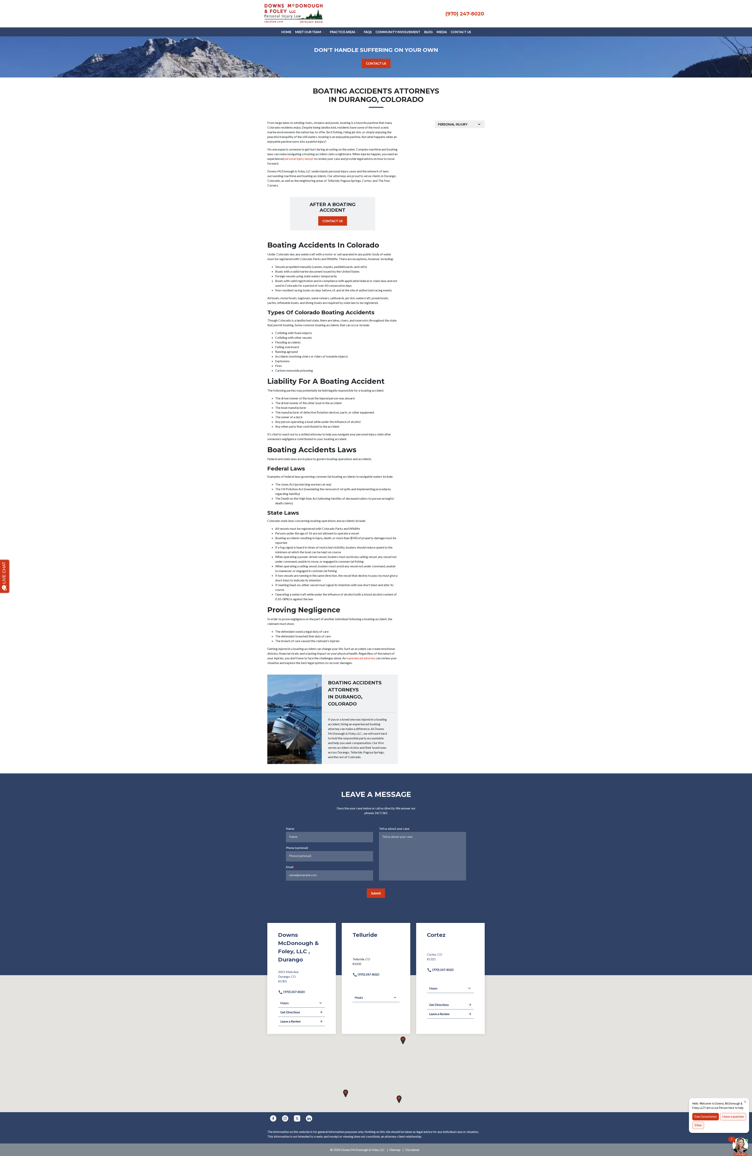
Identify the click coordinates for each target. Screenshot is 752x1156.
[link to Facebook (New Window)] (273, 1118)
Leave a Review (290, 1021)
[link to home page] (293, 13)
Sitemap (395, 1149)
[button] (323, 31)
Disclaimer (412, 1149)
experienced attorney (361, 658)
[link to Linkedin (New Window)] (309, 1118)
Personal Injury (453, 124)
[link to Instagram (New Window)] (285, 1118)
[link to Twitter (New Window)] (297, 1118)
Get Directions (290, 1012)
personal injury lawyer (299, 158)
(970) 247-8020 (294, 992)
